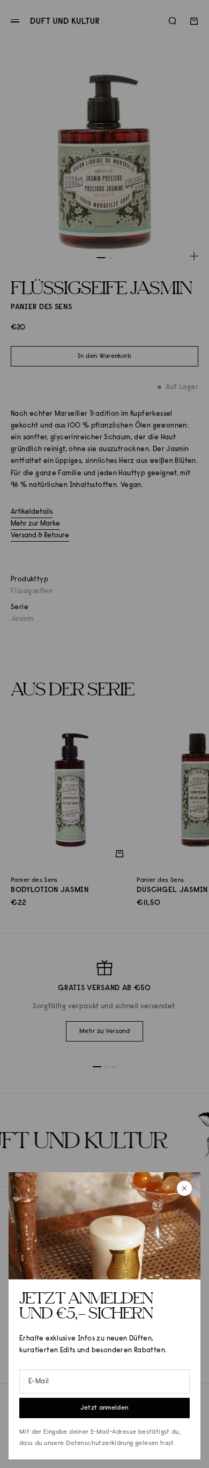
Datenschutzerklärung (99, 1443)
